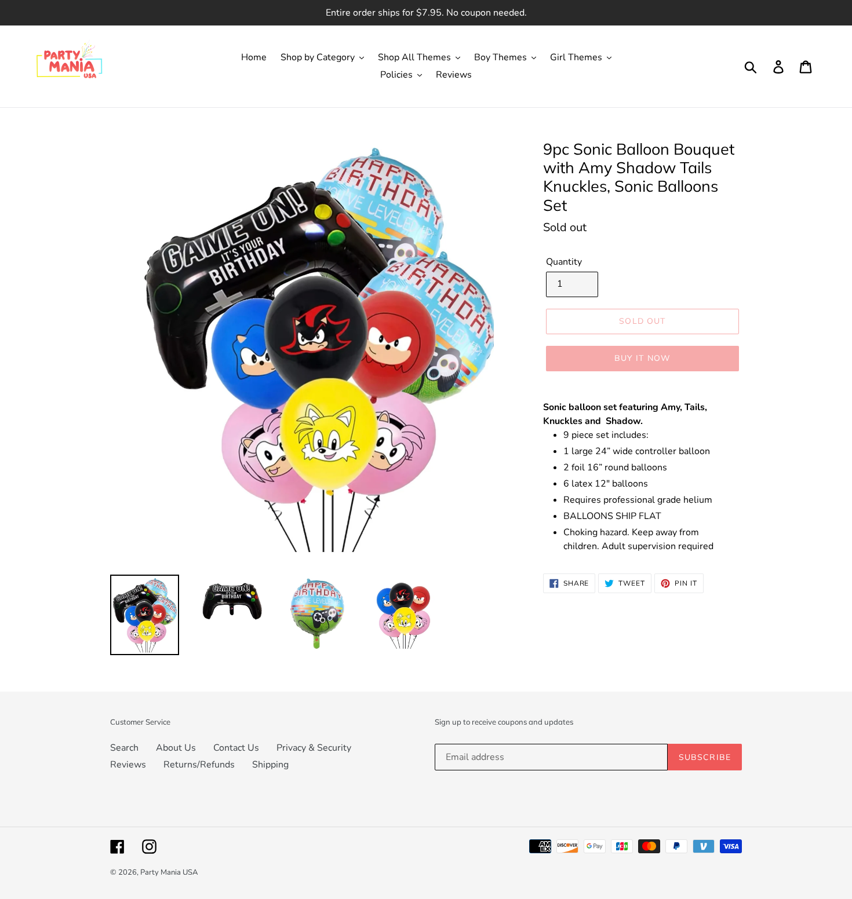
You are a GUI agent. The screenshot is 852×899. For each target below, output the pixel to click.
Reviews (128, 764)
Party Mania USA (169, 872)
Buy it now (642, 358)
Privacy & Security (313, 747)
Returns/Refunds (199, 764)
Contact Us (236, 747)
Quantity (564, 261)
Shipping (270, 764)
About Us (176, 747)
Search (124, 747)
